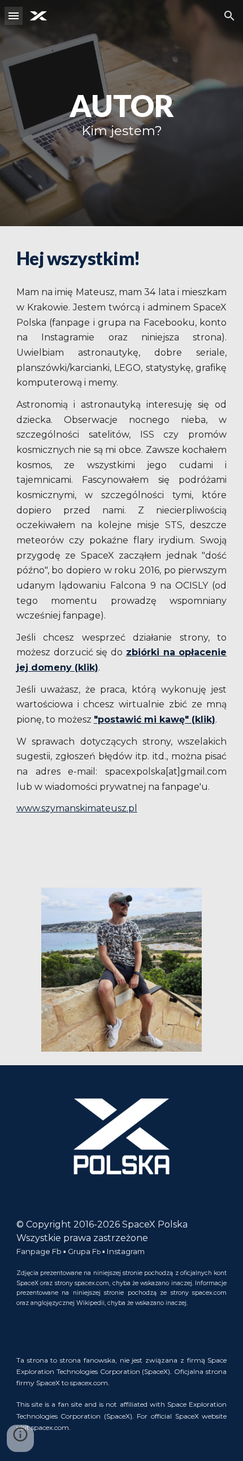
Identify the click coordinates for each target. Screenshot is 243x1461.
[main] (122, 113)
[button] (13, 15)
